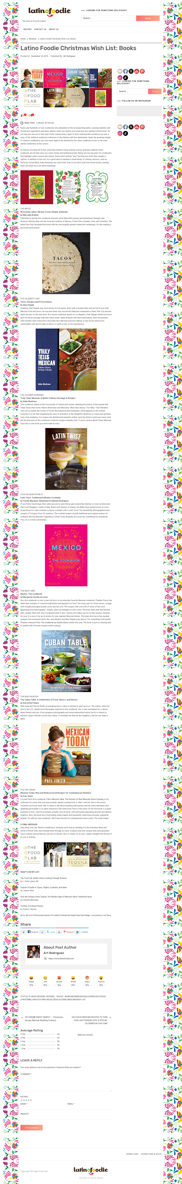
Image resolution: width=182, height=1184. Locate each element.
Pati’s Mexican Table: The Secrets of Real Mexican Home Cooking (74, 799)
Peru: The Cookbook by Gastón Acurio (52, 622)
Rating (24, 1097)
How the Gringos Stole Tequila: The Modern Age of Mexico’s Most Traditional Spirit (56, 897)
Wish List (81, 999)
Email (71, 1104)
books (83, 996)
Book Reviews (38, 996)
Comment (26, 1074)
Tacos (49, 999)
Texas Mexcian (68, 999)
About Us (54, 29)
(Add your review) (85, 1035)
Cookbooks (93, 996)
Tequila (56, 999)
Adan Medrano (72, 996)
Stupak (42, 999)
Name (23, 1104)
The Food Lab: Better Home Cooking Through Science (43, 878)
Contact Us (40, 29)
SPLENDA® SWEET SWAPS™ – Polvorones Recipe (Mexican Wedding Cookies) (44, 1019)
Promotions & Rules (151, 1154)
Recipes (28, 29)
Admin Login (132, 1154)
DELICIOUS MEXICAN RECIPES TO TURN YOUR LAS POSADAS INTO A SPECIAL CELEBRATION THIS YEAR (89, 1020)
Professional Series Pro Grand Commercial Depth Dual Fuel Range (61, 915)
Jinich (35, 999)
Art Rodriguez (69, 56)
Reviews (50, 996)
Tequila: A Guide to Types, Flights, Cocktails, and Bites (43, 887)
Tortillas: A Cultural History (31, 906)
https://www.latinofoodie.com (61, 958)
